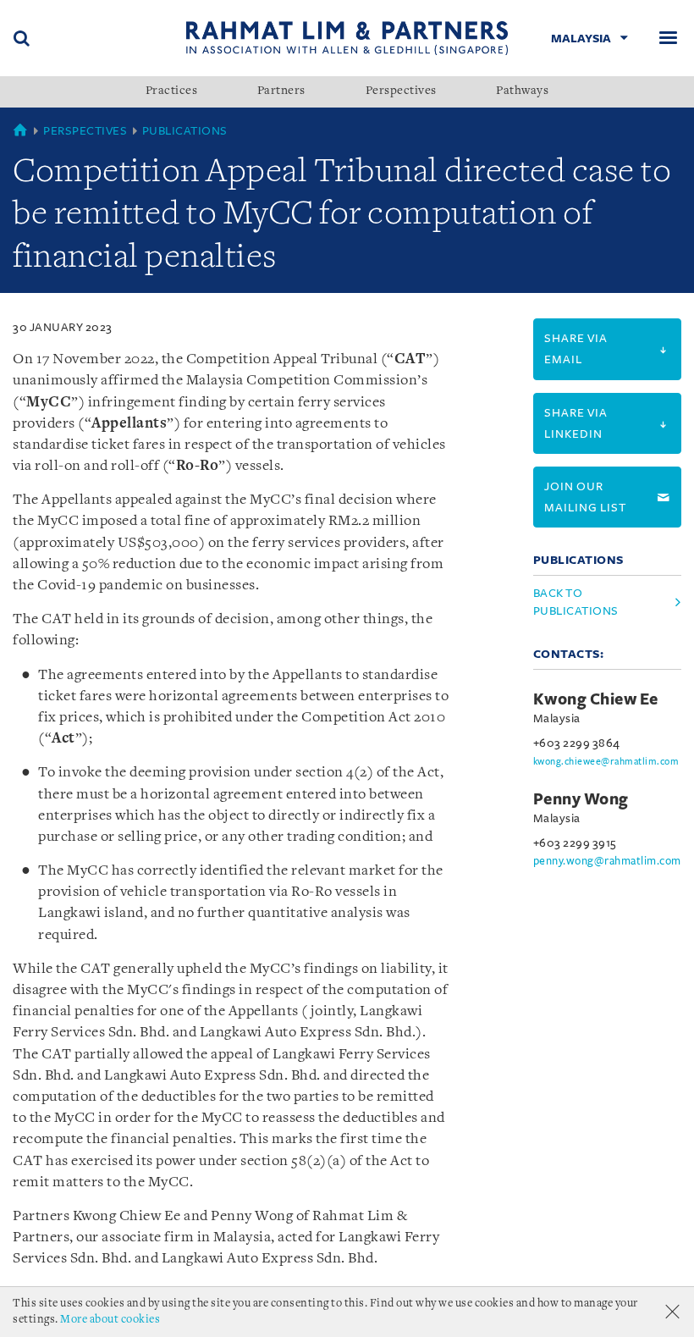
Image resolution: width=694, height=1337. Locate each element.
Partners (281, 91)
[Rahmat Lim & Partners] (347, 37)
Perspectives (401, 91)
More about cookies (110, 1319)
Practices (172, 91)
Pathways (522, 91)
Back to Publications (576, 602)
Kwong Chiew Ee (595, 699)
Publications (185, 130)
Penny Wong (581, 799)
